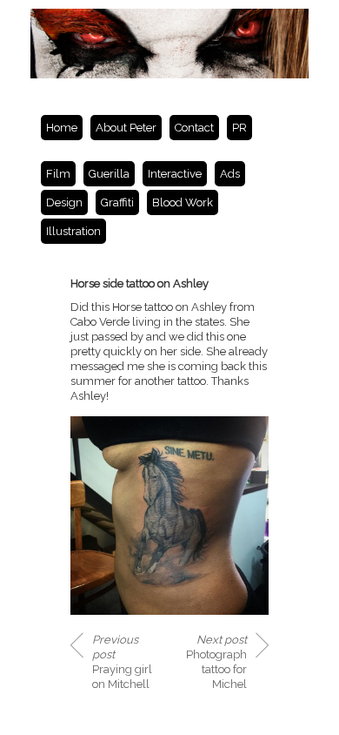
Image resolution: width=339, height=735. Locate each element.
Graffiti (117, 202)
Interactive (175, 173)
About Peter (126, 127)
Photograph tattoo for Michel (216, 662)
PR (239, 127)
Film (58, 173)
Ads (230, 173)
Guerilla (109, 173)
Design (64, 202)
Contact (194, 127)
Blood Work (182, 202)
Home (61, 127)
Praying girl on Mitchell (122, 662)
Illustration (73, 231)
